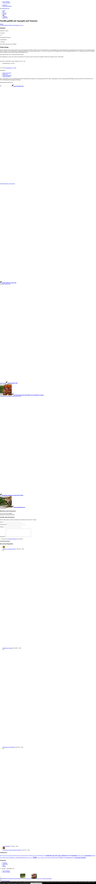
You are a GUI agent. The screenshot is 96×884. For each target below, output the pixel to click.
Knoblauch (88, 855)
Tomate (56, 857)
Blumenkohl (11, 855)
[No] (42, 883)
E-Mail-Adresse (3, 524)
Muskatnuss (7, 857)
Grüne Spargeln (35, 855)
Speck (48, 857)
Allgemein (5, 862)
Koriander (93, 855)
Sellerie (42, 857)
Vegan (64, 857)
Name (1, 522)
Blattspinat (7, 855)
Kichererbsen (83, 855)
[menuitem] (49, 5)
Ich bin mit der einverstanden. (12, 538)
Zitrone (73, 857)
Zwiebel (83, 857)
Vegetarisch (69, 857)
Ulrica (15, 67)
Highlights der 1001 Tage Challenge (56, 855)
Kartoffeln (79, 855)
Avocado (3, 855)
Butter (18, 855)
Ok (31, 883)
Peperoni (19, 857)
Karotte (69, 855)
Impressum (5, 5)
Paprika (15, 857)
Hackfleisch (40, 855)
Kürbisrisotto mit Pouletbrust (8, 747)
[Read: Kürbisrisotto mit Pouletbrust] (4, 649)
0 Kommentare (8, 67)
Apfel (1, 855)
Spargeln (45, 857)
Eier (23, 855)
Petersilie (23, 857)
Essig (28, 855)
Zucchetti (77, 857)
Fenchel (30, 855)
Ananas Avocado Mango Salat (9, 549)
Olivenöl (12, 857)
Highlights (44, 855)
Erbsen (25, 855)
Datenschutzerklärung (7, 6)
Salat (35, 857)
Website (1, 526)
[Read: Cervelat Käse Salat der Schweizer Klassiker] (4, 848)
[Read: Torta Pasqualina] (4, 748)
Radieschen (31, 857)
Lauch (3, 857)
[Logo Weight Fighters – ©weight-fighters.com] (4, 8)
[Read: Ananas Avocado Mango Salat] (4, 547)
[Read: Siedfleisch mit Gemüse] (4, 550)
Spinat (51, 857)
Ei (21, 855)
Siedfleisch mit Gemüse (7, 648)
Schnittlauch (39, 857)
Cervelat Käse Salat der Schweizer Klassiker (12, 850)
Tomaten (60, 857)
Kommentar (3, 536)
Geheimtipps (5, 864)
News (4, 865)
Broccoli (15, 855)
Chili (20, 855)
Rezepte (1, 24)
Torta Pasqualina (6, 846)
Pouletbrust (27, 857)
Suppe (53, 857)
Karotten (74, 855)
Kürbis (1, 857)
